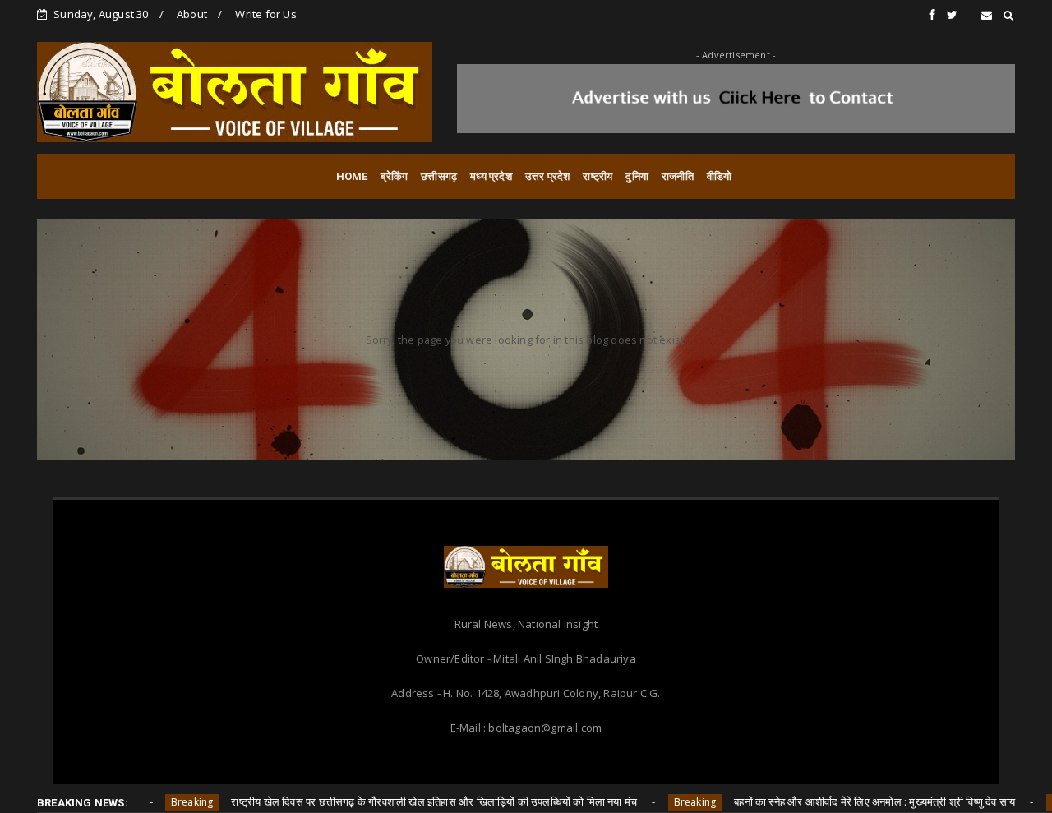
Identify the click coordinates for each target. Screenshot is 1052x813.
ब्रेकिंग (394, 176)
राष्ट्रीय (597, 176)
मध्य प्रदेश (491, 176)
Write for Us (265, 14)
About (192, 14)
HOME (352, 176)
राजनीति (678, 176)
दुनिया (636, 176)
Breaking (148, 802)
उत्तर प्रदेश (547, 176)
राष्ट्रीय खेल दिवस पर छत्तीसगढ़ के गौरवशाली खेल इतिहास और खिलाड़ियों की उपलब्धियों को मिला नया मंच (390, 801)
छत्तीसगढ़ (439, 176)
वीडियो (719, 176)
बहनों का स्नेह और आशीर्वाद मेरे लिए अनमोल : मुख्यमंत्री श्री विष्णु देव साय (830, 801)
